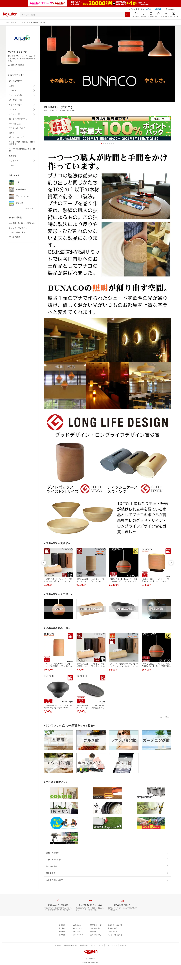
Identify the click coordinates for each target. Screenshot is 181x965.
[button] (172, 9)
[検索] (127, 14)
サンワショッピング (10, 22)
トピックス (24, 22)
